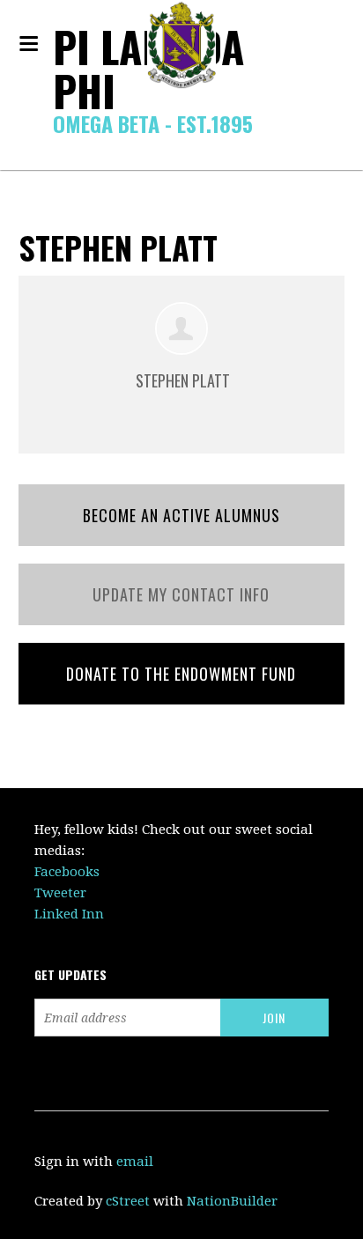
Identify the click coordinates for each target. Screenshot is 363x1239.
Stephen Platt (183, 380)
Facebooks (67, 872)
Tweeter (60, 893)
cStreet (128, 1201)
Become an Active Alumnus (181, 515)
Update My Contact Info (181, 594)
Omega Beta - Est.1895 (153, 123)
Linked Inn (69, 914)
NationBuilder (232, 1201)
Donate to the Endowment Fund (181, 673)
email (134, 1161)
